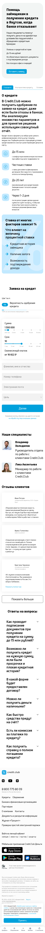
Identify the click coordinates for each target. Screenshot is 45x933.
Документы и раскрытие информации (19, 815)
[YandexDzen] (17, 780)
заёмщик (5, 837)
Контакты (19, 811)
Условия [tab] (39, 87)
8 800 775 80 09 (12, 789)
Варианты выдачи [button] (7, 896)
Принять (22, 920)
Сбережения (18, 797)
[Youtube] (10, 780)
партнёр (23, 837)
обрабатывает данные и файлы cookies (20, 907)
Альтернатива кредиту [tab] (24, 87)
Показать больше (23, 599)
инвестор (14, 837)
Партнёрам (7, 806)
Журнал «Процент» (11, 820)
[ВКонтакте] (3, 780)
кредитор (32, 837)
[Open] (41, 397)
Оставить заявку (16, 71)
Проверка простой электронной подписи (21, 825)
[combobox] (22, 366)
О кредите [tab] (7, 87)
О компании (7, 811)
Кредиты (6, 797)
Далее (22, 408)
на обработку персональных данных (22, 418)
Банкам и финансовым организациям (19, 802)
